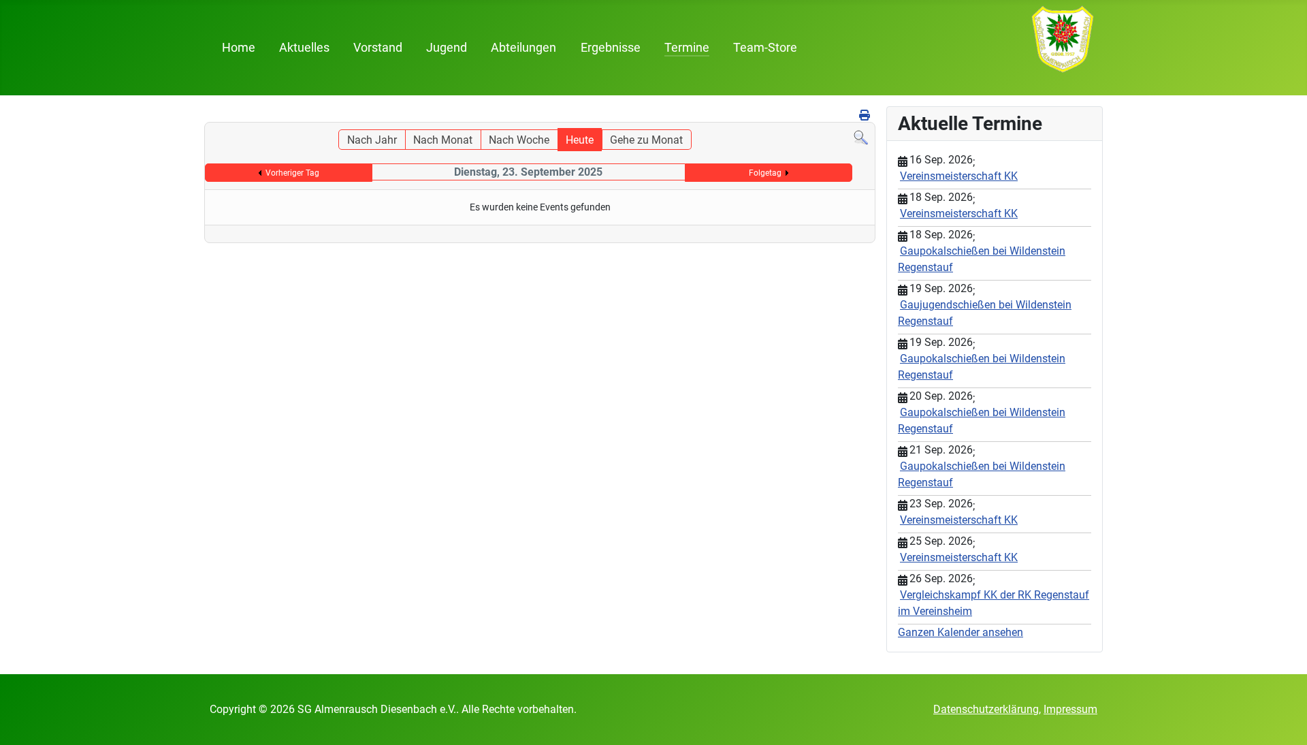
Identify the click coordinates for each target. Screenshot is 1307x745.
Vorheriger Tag (292, 173)
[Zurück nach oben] (1283, 720)
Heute (580, 139)
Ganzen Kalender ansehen (960, 632)
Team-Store (765, 47)
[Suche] (861, 137)
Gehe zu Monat (646, 139)
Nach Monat (442, 139)
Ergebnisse (611, 47)
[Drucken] (865, 115)
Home (238, 47)
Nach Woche (519, 139)
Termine (686, 47)
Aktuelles (304, 47)
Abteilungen (523, 47)
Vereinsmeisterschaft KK (959, 176)
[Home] (1062, 38)
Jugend (446, 47)
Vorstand (377, 47)
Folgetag (765, 173)
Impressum (1070, 709)
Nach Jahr (372, 139)
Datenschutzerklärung (986, 709)
